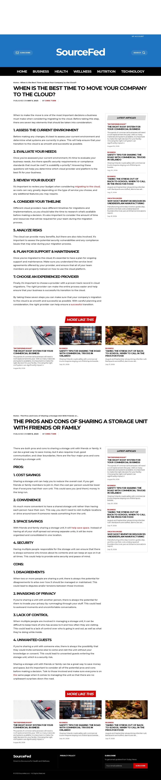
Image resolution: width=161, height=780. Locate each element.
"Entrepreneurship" (116, 124)
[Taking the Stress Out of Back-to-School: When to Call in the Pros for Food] (126, 335)
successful (76, 304)
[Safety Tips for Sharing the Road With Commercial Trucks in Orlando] (80, 335)
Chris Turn (50, 101)
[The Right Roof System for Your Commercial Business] (34, 335)
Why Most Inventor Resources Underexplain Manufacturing (126, 202)
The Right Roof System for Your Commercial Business (123, 128)
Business (111, 152)
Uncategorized (114, 198)
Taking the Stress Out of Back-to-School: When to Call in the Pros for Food (126, 181)
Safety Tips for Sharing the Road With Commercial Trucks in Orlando (126, 157)
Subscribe (140, 766)
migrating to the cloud (87, 186)
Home (16, 83)
